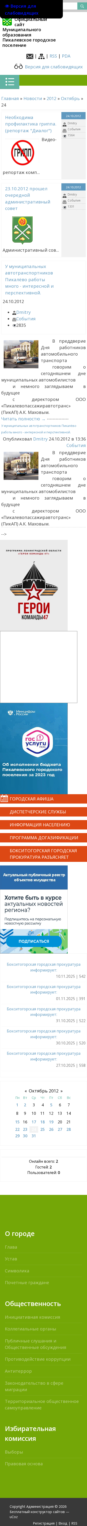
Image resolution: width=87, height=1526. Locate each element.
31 (34, 1136)
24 (34, 1129)
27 (60, 1129)
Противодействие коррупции (38, 1359)
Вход (62, 1523)
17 (34, 1122)
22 (17, 1129)
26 (51, 1129)
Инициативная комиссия (32, 1317)
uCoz (14, 1516)
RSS (53, 56)
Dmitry (72, 123)
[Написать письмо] (29, 56)
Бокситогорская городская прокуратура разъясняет (43, 854)
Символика (17, 1271)
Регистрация (44, 1523)
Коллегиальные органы (30, 1329)
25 (42, 1129)
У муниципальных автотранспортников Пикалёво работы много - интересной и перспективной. (29, 279)
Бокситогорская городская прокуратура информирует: (43, 967)
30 (25, 1136)
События (74, 129)
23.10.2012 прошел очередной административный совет (27, 198)
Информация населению (40, 825)
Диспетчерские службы (38, 812)
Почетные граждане (27, 1282)
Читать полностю (23, 419)
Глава (11, 1247)
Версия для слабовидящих (53, 67)
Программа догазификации (44, 837)
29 (17, 1136)
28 (68, 1129)
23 (25, 1129)
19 (51, 1122)
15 (17, 1122)
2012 (51, 98)
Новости (32, 98)
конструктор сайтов (48, 1511)
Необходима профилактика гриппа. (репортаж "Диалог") (30, 123)
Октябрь (70, 98)
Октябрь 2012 (43, 1091)
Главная (10, 98)
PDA (66, 56)
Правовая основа (24, 1463)
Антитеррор (18, 1371)
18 (42, 1122)
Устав (11, 1259)
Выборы (14, 1452)
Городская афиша (31, 799)
